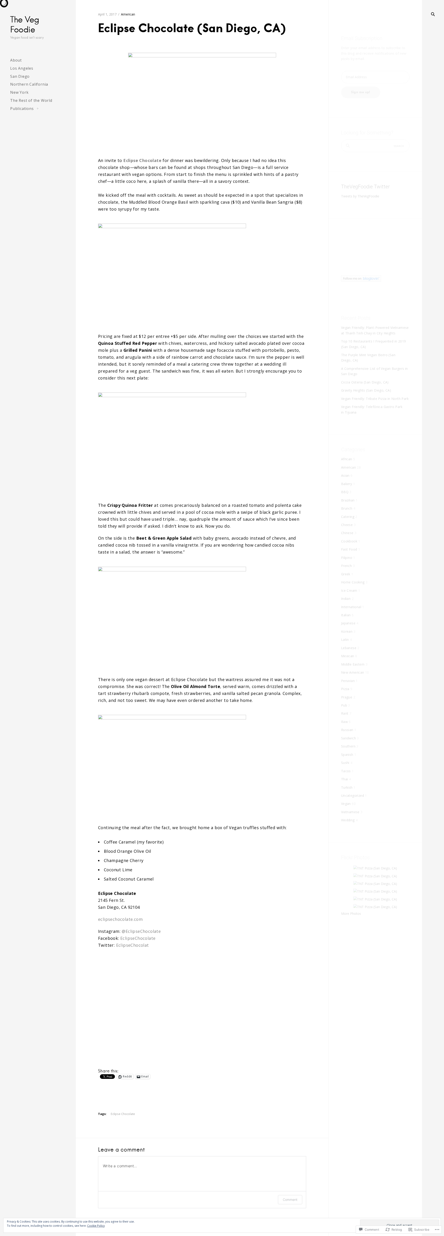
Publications (22, 108)
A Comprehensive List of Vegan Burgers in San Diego (374, 371)
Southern (348, 746)
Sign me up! (360, 92)
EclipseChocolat (132, 945)
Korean (346, 631)
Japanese (348, 623)
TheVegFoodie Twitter (365, 187)
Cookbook (349, 541)
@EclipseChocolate (141, 931)
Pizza (345, 689)
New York (19, 92)
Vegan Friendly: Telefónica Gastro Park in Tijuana (371, 409)
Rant (344, 713)
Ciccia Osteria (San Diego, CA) (365, 382)
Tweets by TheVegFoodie (360, 196)
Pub (344, 705)
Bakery (346, 484)
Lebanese (348, 648)
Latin (345, 639)
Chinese (347, 533)
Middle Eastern (353, 664)
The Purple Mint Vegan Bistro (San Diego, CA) (368, 357)
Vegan (346, 803)
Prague (346, 697)
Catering (347, 516)
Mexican (347, 656)
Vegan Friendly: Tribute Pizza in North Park (375, 398)
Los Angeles (21, 68)
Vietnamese (350, 812)
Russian (347, 730)
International (351, 607)
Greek (345, 574)
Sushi (345, 762)
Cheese (347, 525)
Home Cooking (353, 582)
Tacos (346, 771)
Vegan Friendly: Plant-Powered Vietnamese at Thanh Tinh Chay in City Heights (375, 330)
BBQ (344, 492)
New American (352, 672)
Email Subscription (361, 38)
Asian (345, 475)
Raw (344, 721)
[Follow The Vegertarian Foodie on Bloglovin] (361, 280)
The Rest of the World (31, 100)
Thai (344, 779)
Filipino (346, 557)
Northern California (29, 84)
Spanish (347, 754)
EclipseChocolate (137, 938)
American (128, 14)
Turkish (347, 787)
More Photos (351, 913)
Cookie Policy (96, 1226)
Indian (346, 598)
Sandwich (348, 738)
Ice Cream (349, 590)
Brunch (346, 508)
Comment (290, 1200)
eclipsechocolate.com (120, 919)
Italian (346, 615)
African (346, 459)
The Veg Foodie (24, 24)
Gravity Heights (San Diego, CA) (366, 390)
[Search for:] (375, 146)
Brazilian (348, 500)
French (346, 566)
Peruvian (348, 681)
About (16, 60)
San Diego (20, 76)
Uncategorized (352, 795)
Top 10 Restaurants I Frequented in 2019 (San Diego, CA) (373, 344)
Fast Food (349, 549)
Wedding (348, 820)
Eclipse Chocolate (123, 1114)
